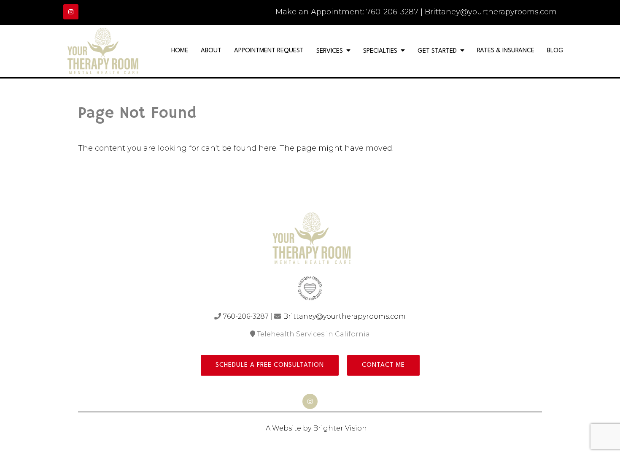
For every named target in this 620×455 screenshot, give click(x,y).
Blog (555, 51)
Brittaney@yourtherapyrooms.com (491, 11)
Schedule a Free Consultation (270, 365)
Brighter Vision (340, 428)
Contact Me (383, 365)
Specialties (380, 51)
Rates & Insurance (505, 51)
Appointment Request (269, 51)
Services (329, 51)
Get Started (437, 51)
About (211, 51)
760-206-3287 (392, 11)
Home (179, 51)
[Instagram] (70, 11)
